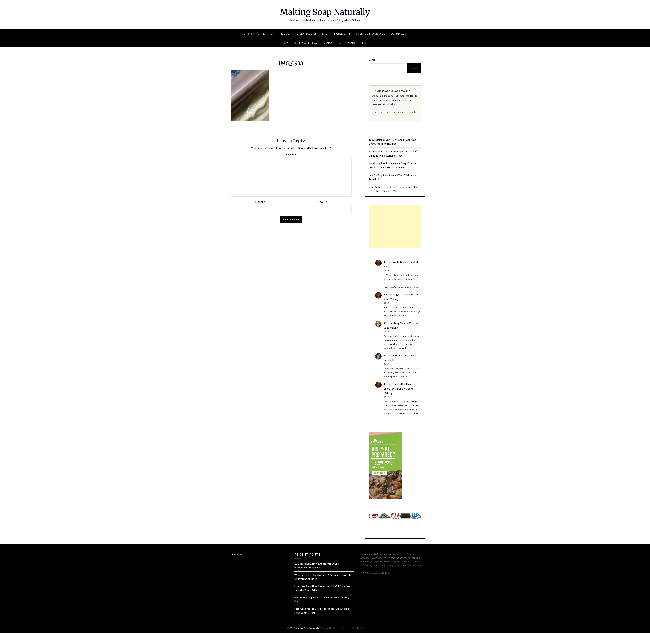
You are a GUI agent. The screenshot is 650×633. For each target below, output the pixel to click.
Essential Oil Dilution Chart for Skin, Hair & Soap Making (399, 388)
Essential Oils (306, 33)
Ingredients (342, 33)
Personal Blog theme (352, 628)
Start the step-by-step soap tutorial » (394, 111)
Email (322, 201)
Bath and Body (281, 33)
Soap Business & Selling (300, 42)
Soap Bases (398, 33)
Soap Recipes (332, 42)
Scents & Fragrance (370, 33)
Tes (385, 261)
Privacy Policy (235, 553)
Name (260, 201)
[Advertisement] (395, 226)
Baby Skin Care (254, 33)
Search (373, 59)
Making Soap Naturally (325, 12)
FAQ (325, 33)
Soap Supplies (356, 42)
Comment (291, 154)
